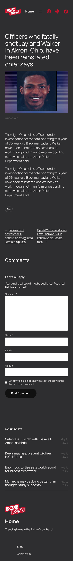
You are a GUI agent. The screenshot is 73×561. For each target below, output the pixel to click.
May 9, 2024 (64, 441)
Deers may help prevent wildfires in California (28, 455)
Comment (11, 294)
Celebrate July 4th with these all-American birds (28, 440)
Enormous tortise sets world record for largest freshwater (30, 469)
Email (8, 350)
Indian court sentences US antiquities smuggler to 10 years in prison (19, 236)
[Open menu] (40, 11)
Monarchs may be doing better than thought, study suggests (30, 483)
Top (9, 209)
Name (9, 335)
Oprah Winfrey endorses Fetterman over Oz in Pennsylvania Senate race (52, 236)
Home (29, 11)
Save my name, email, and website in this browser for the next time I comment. (36, 382)
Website (9, 365)
